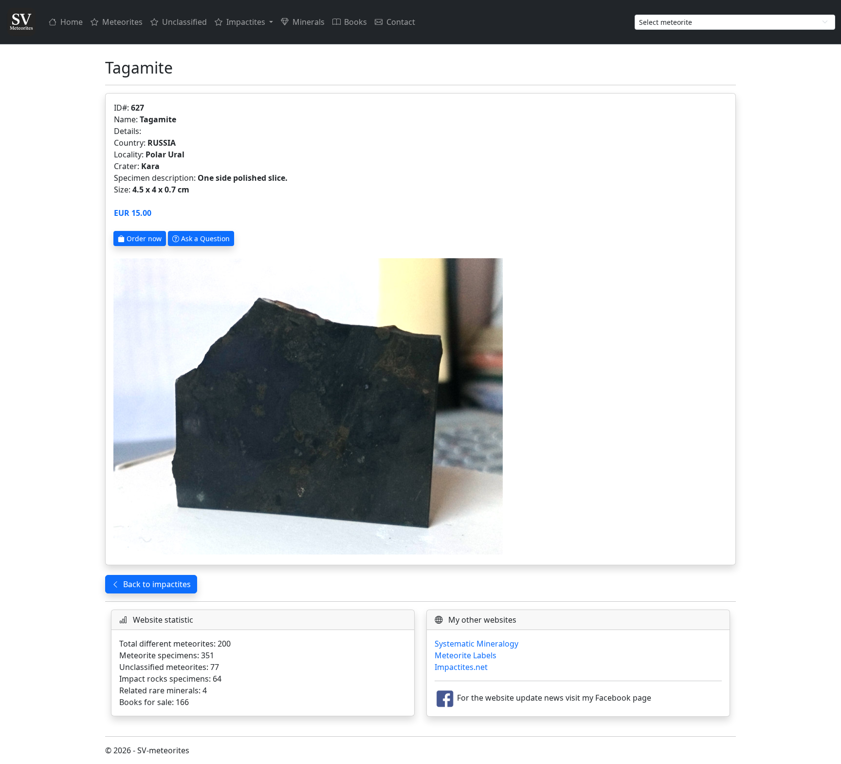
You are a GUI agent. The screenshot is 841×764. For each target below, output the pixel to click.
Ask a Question (204, 238)
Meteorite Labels (465, 655)
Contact (400, 22)
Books (355, 22)
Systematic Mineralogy (476, 643)
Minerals (309, 22)
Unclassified (184, 22)
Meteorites (122, 22)
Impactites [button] (246, 22)
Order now (143, 238)
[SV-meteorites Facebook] (445, 698)
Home (71, 22)
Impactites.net (461, 667)
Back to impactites (157, 584)
